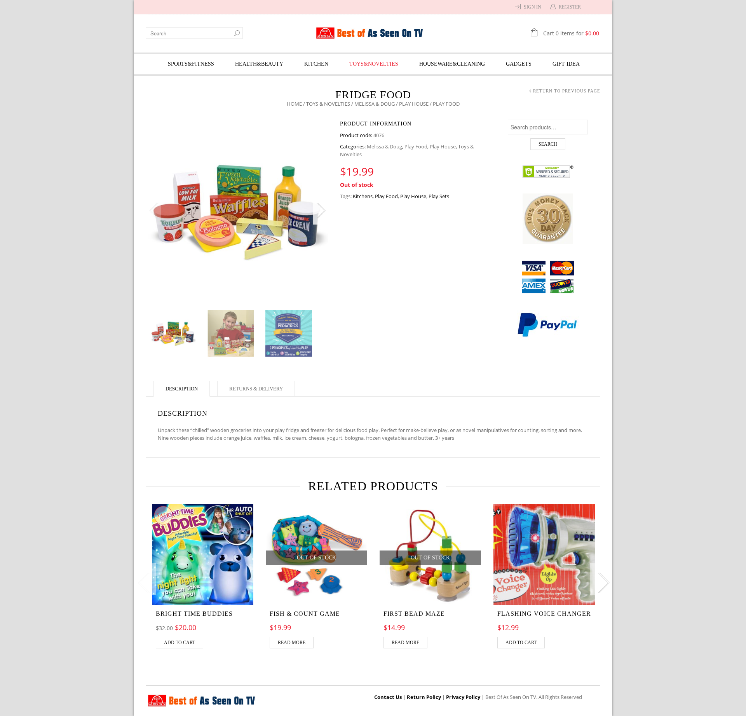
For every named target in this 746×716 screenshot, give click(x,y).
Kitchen (316, 64)
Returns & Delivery (256, 389)
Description (182, 389)
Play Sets (439, 196)
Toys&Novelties (373, 64)
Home (294, 103)
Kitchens (363, 196)
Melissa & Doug (374, 103)
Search (548, 144)
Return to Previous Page (566, 91)
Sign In (532, 7)
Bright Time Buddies (194, 613)
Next (320, 211)
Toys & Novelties (328, 103)
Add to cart (179, 642)
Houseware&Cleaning (452, 64)
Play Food (415, 146)
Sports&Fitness (191, 64)
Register (570, 7)
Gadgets (519, 64)
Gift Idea (566, 64)
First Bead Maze (414, 613)
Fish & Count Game (305, 613)
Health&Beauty (259, 64)
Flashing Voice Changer (544, 613)
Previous (153, 211)
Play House (414, 103)
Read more (291, 642)
